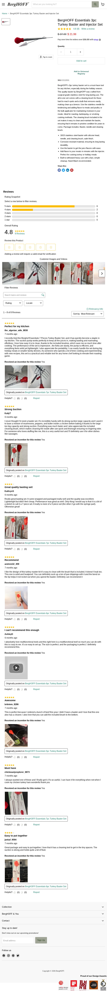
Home (4, 13)
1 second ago (81, 72)
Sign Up (41, 940)
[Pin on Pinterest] (71, 170)
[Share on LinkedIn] (67, 170)
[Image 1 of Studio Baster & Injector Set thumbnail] (6, 22)
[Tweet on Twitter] (63, 170)
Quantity (61, 46)
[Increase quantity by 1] (80, 52)
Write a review (88, 29)
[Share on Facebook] (59, 170)
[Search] (95, 4)
